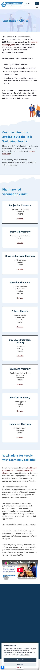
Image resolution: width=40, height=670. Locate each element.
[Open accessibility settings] (2, 667)
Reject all (20, 664)
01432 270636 (23, 642)
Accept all (20, 659)
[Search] (37, 3)
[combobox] (29, 3)
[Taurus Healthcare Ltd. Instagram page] (10, 635)
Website (20, 384)
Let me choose (24, 655)
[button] (37, 7)
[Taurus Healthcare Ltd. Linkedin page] (13, 635)
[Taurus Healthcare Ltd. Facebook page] (6, 635)
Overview (20, 219)
